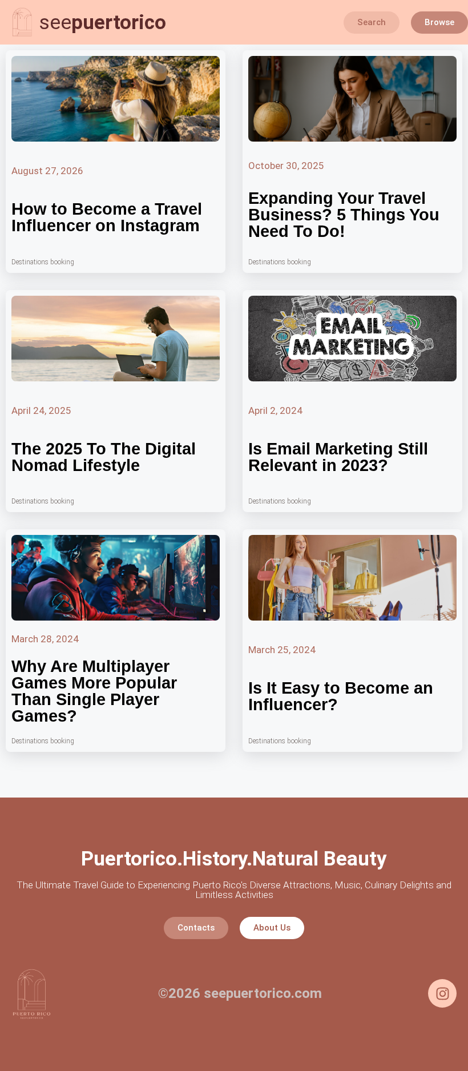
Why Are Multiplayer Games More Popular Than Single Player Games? (94, 691)
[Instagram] (442, 993)
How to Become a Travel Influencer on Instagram (106, 217)
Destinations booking (42, 262)
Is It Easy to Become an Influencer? (340, 696)
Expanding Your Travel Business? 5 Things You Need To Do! (343, 214)
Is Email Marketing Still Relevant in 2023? (338, 457)
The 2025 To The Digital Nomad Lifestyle (103, 457)
